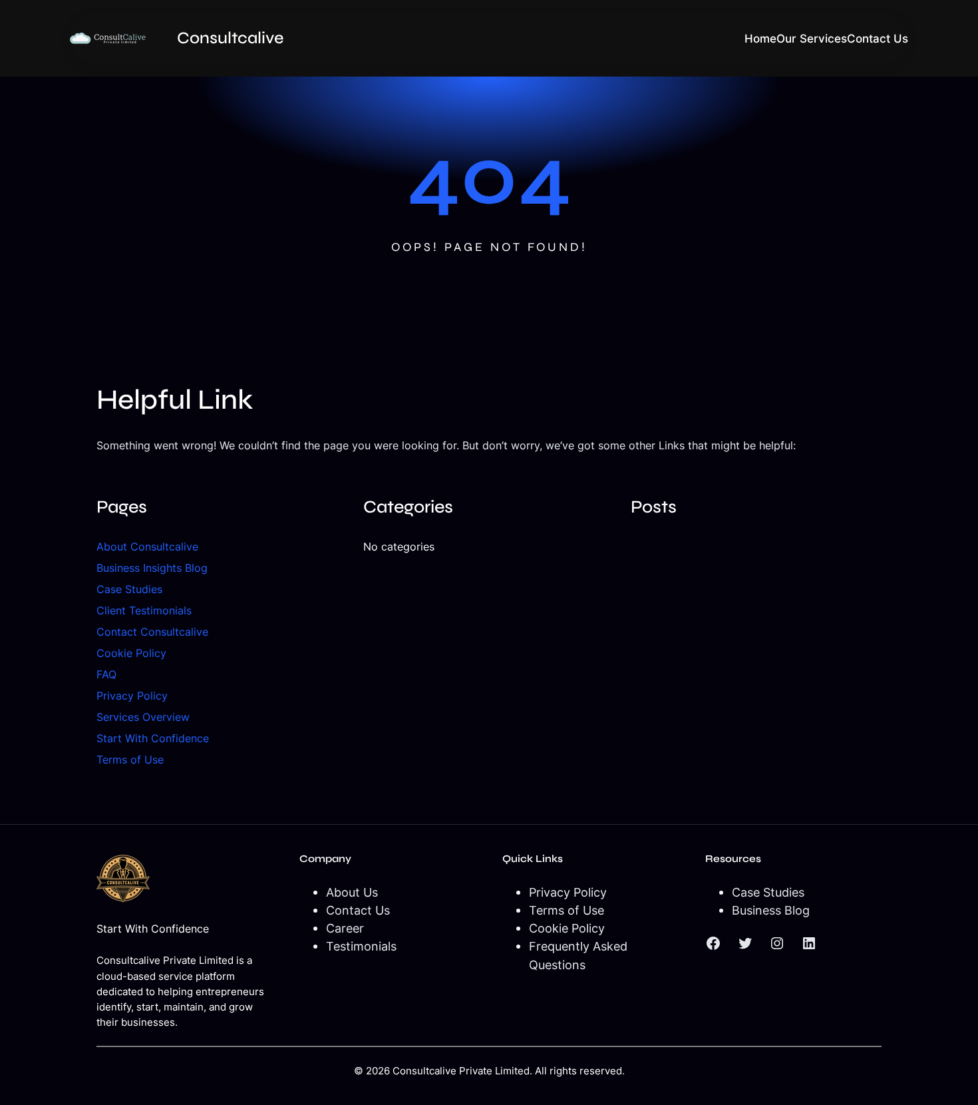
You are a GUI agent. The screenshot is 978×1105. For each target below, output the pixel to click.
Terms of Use (130, 759)
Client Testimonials (144, 610)
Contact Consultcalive (152, 631)
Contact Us (358, 910)
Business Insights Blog (152, 567)
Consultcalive (230, 38)
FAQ (106, 674)
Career (345, 928)
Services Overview (143, 717)
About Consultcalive (147, 546)
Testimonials (361, 946)
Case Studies (129, 589)
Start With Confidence (152, 738)
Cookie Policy (131, 653)
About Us (352, 892)
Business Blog (771, 910)
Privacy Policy (132, 695)
